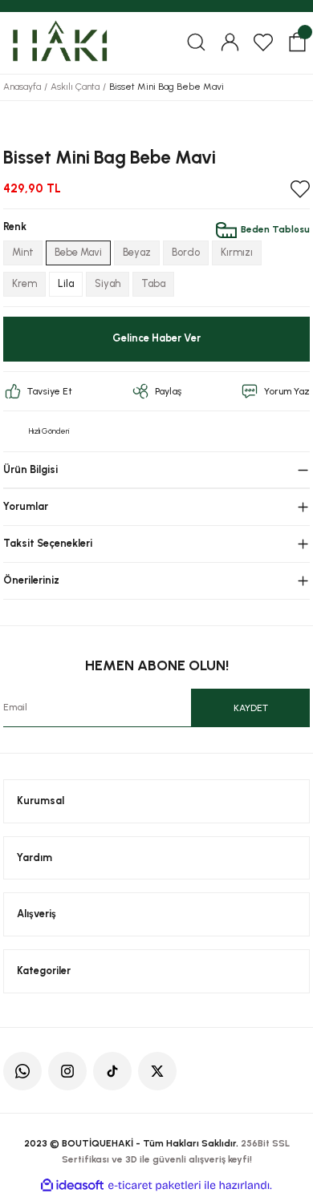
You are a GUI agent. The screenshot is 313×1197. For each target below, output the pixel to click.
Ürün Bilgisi (30, 469)
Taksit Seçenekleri (47, 543)
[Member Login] (229, 42)
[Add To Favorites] (300, 189)
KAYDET (251, 708)
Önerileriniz (31, 580)
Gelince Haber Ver (156, 338)
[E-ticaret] (154, 1185)
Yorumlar (25, 506)
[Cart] (297, 42)
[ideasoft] (72, 1186)
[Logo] (59, 42)
